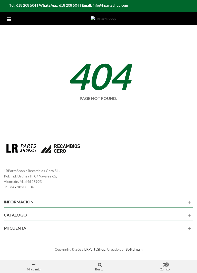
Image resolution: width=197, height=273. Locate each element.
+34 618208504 (21, 187)
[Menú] (9, 19)
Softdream (134, 249)
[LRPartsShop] (103, 19)
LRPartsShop (94, 249)
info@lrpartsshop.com (110, 5)
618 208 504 (26, 5)
